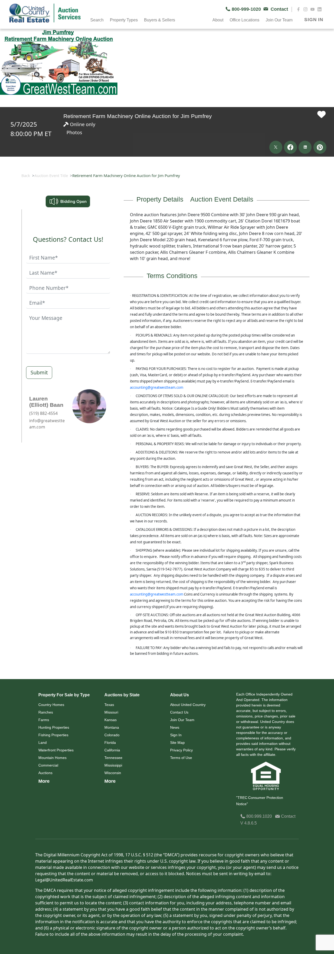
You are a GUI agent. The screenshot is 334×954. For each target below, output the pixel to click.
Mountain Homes (52, 758)
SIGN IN (313, 19)
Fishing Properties (53, 735)
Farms (43, 720)
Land (42, 742)
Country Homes (51, 705)
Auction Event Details (221, 199)
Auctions (45, 773)
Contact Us (179, 712)
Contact (287, 816)
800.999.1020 (258, 816)
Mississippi (113, 765)
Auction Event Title (51, 175)
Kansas (110, 720)
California (112, 750)
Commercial (48, 765)
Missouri (111, 712)
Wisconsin (112, 773)
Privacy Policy (181, 750)
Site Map (177, 742)
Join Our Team (182, 720)
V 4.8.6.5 (248, 823)
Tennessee (113, 758)
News (174, 727)
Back (25, 175)
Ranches (45, 712)
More (44, 781)
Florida (110, 742)
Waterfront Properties (56, 750)
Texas (109, 705)
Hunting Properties (53, 727)
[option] (58, 62)
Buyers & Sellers (159, 20)
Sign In (176, 735)
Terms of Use (181, 758)
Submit (39, 372)
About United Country (188, 705)
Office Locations (244, 20)
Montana (111, 727)
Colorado (112, 735)
